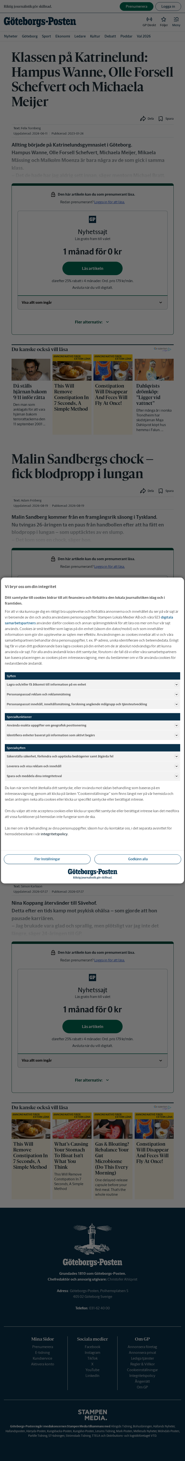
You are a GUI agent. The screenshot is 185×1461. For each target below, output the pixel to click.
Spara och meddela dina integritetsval (34, 776)
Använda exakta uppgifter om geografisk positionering (46, 725)
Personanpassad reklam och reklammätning (39, 694)
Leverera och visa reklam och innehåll (34, 766)
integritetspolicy (54, 834)
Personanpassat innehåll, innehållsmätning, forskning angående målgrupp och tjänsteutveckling (77, 704)
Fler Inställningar (47, 859)
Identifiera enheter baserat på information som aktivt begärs (51, 735)
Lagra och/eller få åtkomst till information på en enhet (46, 684)
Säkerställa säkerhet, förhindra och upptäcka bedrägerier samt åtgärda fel (60, 756)
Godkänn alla (138, 859)
